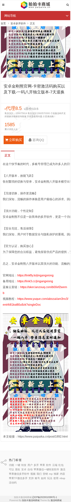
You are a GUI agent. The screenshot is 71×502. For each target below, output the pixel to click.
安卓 (23, 469)
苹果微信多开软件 (19, 473)
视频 (33, 473)
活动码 (13, 482)
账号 (37, 478)
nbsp (62, 478)
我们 (39, 473)
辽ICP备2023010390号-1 (44, 497)
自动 (30, 469)
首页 (3, 23)
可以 (11, 469)
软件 (48, 465)
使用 (55, 478)
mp (51, 473)
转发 (23, 465)
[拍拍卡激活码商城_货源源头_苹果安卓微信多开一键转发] (35, 8)
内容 (62, 473)
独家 (56, 473)
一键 (17, 465)
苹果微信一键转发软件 (46, 469)
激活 (62, 469)
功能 (11, 465)
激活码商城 (56, 500)
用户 (30, 465)
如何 (43, 478)
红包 (61, 465)
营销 (45, 473)
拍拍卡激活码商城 (31, 500)
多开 (36, 465)
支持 (31, 478)
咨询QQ (38, 140)
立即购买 (15, 140)
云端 (54, 465)
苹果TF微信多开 (18, 478)
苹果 (42, 465)
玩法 (49, 478)
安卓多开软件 (18, 23)
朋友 (17, 469)
